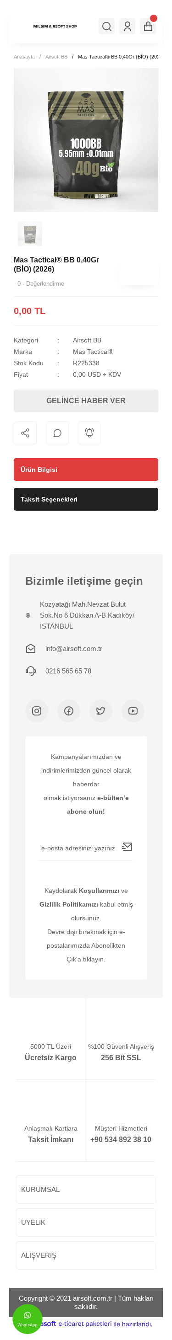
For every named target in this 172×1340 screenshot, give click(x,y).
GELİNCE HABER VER (86, 401)
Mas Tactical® (93, 351)
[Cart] (148, 26)
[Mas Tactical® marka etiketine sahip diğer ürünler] (138, 271)
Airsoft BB (87, 340)
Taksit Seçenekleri (49, 499)
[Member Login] (127, 26)
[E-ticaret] (85, 1323)
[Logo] (55, 26)
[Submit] (127, 846)
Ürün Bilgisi (39, 469)
